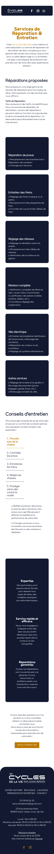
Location (42, 790)
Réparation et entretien (21, 793)
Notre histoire (14, 790)
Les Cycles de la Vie (21, 45)
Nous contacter (27, 745)
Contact (42, 793)
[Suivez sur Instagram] (38, 10)
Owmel (38, 839)
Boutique (29, 790)
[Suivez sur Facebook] (31, 10)
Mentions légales (27, 833)
